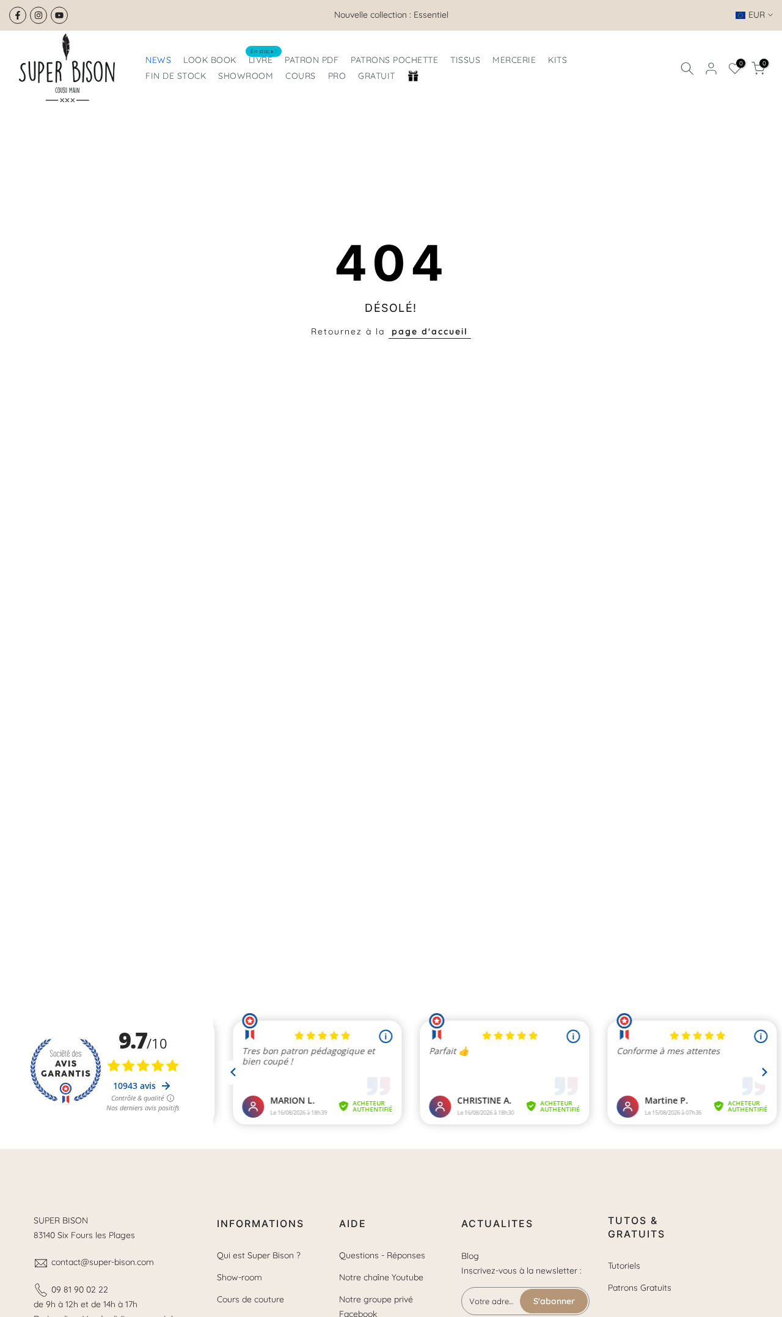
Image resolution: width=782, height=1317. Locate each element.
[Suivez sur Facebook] (17, 15)
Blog (470, 1255)
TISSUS (465, 59)
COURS (300, 75)
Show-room (239, 1277)
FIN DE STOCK (175, 75)
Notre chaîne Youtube (381, 1277)
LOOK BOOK (209, 59)
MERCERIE (514, 59)
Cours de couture (250, 1299)
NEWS (158, 59)
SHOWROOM (245, 75)
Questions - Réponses (382, 1255)
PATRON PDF (311, 59)
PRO (337, 75)
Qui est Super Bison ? (259, 1255)
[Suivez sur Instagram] (38, 15)
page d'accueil (430, 331)
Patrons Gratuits (639, 1287)
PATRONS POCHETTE (394, 59)
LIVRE (263, 59)
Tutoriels (624, 1265)
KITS (557, 59)
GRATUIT (376, 75)
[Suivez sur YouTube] (59, 15)
